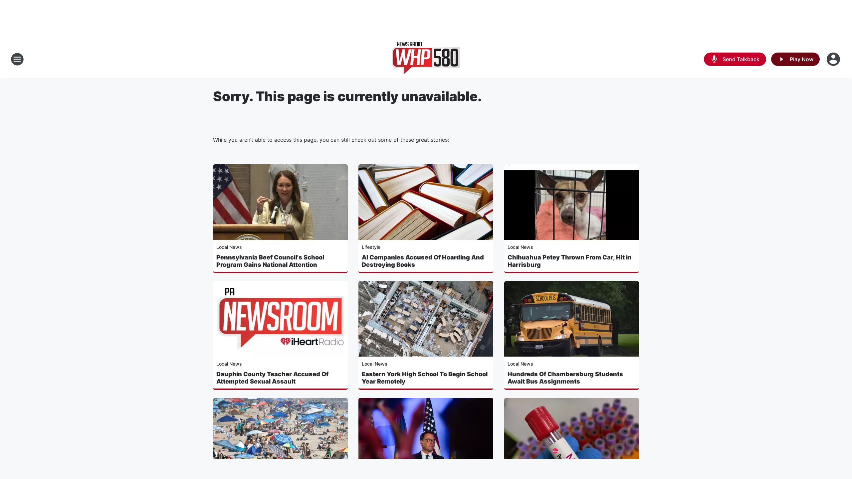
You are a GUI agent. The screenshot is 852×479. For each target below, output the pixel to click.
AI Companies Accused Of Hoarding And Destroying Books (423, 261)
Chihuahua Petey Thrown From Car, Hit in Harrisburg (570, 261)
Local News (229, 247)
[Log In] (834, 59)
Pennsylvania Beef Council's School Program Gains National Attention (270, 261)
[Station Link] (426, 59)
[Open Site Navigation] (17, 59)
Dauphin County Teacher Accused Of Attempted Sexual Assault (272, 378)
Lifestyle (371, 247)
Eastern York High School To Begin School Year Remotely (425, 378)
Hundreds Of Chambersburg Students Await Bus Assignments (565, 378)
